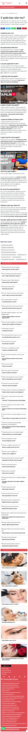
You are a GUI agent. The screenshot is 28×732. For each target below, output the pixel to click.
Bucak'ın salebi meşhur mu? (8, 688)
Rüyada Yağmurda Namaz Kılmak (9, 719)
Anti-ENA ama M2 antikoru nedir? (9, 705)
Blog (7, 13)
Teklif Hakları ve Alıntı (6, 672)
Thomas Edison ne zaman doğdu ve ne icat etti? (13, 698)
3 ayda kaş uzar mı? (22, 254)
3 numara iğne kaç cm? (21, 259)
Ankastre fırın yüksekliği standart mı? (10, 718)
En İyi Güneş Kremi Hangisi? (7, 7)
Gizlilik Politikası (5, 668)
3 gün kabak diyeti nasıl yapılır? (7, 259)
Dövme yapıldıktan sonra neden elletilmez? (11, 701)
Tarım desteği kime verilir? (8, 694)
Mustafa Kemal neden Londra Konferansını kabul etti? (14, 723)
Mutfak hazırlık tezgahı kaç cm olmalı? (10, 687)
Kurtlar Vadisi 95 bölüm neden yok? (10, 685)
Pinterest (24, 28)
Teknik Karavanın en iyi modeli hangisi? (10, 709)
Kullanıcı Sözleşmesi (6, 670)
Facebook (3, 28)
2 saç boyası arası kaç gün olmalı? (8, 254)
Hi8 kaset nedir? (5, 690)
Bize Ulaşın (4, 674)
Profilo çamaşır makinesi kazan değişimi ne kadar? (13, 696)
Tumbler (19, 28)
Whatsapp (13, 28)
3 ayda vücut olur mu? (6, 257)
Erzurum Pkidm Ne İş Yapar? (8, 699)
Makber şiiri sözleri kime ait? (8, 710)
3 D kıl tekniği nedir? (17, 257)
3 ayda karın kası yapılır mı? (7, 245)
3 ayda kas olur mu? (13, 13)
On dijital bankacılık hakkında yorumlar (10, 683)
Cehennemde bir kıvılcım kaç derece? (10, 707)
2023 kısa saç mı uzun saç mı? (7, 249)
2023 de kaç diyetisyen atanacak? (8, 252)
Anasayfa (3, 13)
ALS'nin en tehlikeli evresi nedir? (9, 721)
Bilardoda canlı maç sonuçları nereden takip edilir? (13, 712)
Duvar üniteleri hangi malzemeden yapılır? (11, 692)
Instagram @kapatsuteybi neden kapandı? (11, 716)
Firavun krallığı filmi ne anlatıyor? (9, 725)
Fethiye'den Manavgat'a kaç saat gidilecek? (11, 714)
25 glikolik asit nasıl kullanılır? (7, 247)
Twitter (8, 28)
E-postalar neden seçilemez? (8, 703)
